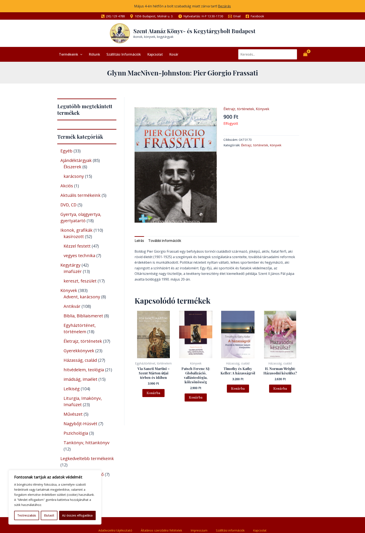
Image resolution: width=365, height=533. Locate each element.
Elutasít (49, 515)
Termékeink (68, 54)
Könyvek (262, 109)
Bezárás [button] (224, 6)
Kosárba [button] (153, 393)
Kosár (173, 54)
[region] (54, 497)
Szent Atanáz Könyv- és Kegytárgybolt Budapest (194, 31)
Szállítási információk (123, 54)
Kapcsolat (155, 54)
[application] (80, 54)
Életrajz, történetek (238, 109)
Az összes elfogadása (77, 515)
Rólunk (94, 54)
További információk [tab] (164, 240)
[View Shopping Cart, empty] (305, 54)
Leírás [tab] (139, 240)
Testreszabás (26, 515)
